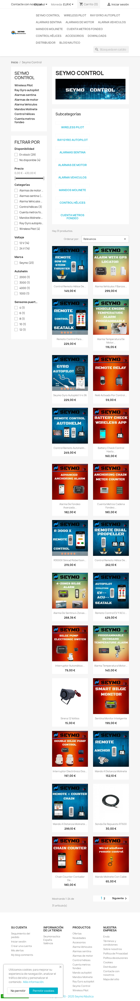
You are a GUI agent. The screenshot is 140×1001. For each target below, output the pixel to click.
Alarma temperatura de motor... (111, 340)
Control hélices (48, 36)
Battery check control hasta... (111, 449)
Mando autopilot (82, 972)
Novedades (79, 938)
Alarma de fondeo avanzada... (69, 505)
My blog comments (22, 954)
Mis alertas (17, 950)
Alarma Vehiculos (112, 22)
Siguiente (120, 898)
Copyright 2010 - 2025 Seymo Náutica (70, 996)
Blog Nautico (69, 43)
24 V (24, 248)
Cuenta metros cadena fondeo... (111, 505)
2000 (24, 277)
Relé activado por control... (111, 395)
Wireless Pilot (75, 15)
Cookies (108, 962)
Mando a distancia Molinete (111, 771)
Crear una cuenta (21, 946)
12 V (24, 243)
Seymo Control (48, 15)
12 (22, 330)
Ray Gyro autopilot (105, 15)
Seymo (26, 263)
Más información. (33, 982)
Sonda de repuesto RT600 (111, 824)
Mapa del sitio (111, 979)
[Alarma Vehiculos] (72, 173)
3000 (24, 282)
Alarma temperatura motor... (111, 665)
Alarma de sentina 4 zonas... (70, 613)
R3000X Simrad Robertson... (70, 560)
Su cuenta (19, 927)
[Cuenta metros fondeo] (72, 210)
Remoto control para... (70, 339)
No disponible (30, 160)
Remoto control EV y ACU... (111, 613)
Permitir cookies (43, 991)
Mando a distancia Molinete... (70, 824)
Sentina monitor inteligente (111, 718)
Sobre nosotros (112, 949)
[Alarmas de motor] (72, 160)
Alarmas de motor (80, 22)
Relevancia (105, 239)
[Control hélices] (72, 198)
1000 (24, 293)
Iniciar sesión (18, 941)
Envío (106, 936)
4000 (24, 288)
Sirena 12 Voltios (70, 718)
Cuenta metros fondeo (85, 29)
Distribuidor (45, 43)
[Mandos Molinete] (72, 185)
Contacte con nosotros (26, 4)
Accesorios (74, 36)
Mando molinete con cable (111, 876)
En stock (27, 154)
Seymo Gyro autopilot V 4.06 (70, 395)
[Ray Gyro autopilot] (72, 135)
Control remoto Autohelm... (70, 448)
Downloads (97, 36)
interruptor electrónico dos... (70, 771)
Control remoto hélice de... (70, 286)
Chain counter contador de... (70, 878)
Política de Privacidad (115, 953)
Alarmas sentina (49, 22)
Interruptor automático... (70, 665)
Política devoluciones (115, 958)
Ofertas (77, 933)
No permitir (18, 991)
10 (22, 324)
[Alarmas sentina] (72, 148)
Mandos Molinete (49, 29)
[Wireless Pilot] (72, 123)
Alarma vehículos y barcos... (111, 286)
